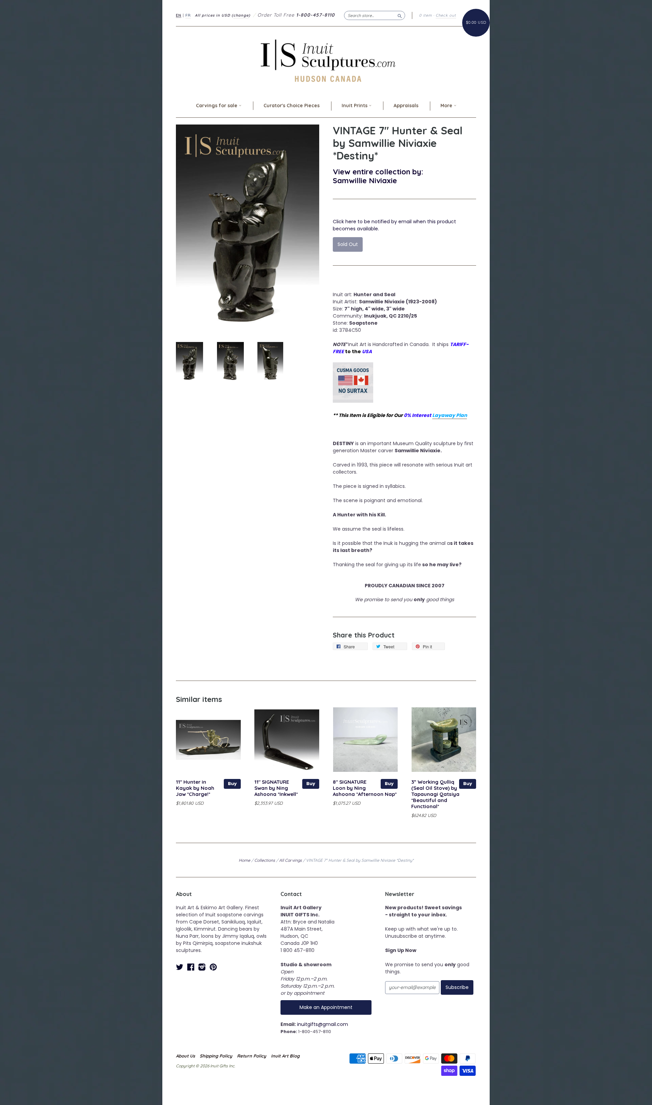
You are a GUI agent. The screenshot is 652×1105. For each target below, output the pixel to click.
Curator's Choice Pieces (292, 105)
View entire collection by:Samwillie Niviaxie (378, 176)
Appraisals (406, 105)
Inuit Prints (355, 105)
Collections (264, 860)
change (241, 15)
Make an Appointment (326, 1007)
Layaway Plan (449, 415)
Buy (232, 783)
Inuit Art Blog (285, 1055)
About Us (185, 1055)
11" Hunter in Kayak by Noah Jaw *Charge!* (195, 788)
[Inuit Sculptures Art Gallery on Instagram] (202, 967)
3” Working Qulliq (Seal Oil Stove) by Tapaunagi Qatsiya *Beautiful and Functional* (435, 794)
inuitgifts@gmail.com (322, 1024)
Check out (446, 15)
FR (188, 15)
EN (178, 15)
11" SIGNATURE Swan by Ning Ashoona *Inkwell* (276, 788)
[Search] (400, 15)
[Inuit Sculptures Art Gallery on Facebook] (191, 967)
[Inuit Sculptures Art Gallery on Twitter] (179, 967)
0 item (425, 15)
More (447, 105)
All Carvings (290, 860)
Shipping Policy (216, 1055)
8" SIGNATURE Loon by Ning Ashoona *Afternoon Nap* (365, 788)
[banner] (326, 60)
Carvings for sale (217, 105)
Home (244, 860)
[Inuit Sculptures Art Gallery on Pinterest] (213, 967)
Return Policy (251, 1055)
